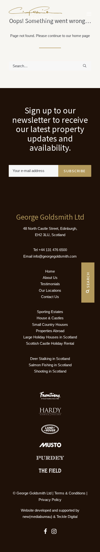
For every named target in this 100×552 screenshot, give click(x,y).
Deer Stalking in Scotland (50, 359)
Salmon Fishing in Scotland (50, 365)
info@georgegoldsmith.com (55, 256)
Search (87, 280)
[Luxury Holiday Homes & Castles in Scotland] (35, 14)
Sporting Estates (50, 312)
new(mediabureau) (37, 517)
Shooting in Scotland (50, 371)
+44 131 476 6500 (53, 250)
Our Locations (50, 290)
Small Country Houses (50, 324)
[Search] (50, 66)
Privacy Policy (50, 500)
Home (50, 271)
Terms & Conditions (69, 493)
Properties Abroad (50, 331)
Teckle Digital (67, 517)
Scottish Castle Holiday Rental (50, 343)
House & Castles (50, 318)
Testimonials (50, 284)
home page (81, 36)
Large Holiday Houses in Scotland (50, 337)
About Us (50, 278)
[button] (89, 14)
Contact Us (50, 297)
